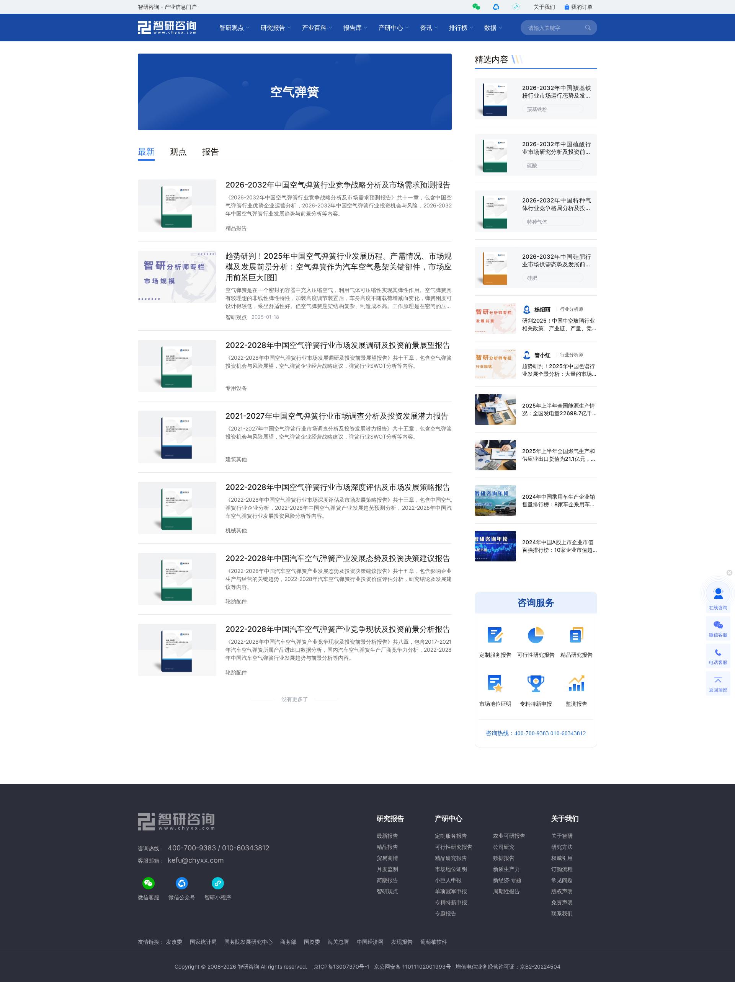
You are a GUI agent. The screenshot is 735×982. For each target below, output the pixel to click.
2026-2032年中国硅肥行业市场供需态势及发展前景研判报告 (556, 264)
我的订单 (582, 6)
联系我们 (562, 913)
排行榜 (458, 27)
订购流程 (562, 869)
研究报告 (273, 27)
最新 (146, 152)
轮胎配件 (236, 601)
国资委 (312, 941)
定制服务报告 (451, 835)
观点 (178, 152)
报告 (210, 152)
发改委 (174, 941)
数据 (490, 27)
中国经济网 (370, 941)
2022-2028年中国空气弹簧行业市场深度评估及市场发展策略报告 (337, 487)
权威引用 (562, 858)
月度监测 (387, 869)
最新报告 (387, 835)
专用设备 (236, 388)
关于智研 (562, 835)
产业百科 (314, 27)
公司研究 (503, 846)
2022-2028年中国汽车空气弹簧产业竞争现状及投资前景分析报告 (337, 629)
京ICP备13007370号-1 (341, 966)
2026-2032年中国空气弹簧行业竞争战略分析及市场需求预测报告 (338, 184)
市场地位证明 (451, 869)
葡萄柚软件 (433, 941)
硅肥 (532, 278)
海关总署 (338, 941)
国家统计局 (203, 941)
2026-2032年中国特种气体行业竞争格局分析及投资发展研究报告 (556, 208)
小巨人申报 (448, 880)
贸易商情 (387, 858)
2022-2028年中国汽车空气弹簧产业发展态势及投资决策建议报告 (337, 558)
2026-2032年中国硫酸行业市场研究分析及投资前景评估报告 (556, 151)
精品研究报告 (451, 858)
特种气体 (537, 222)
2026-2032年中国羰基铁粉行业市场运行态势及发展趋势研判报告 (556, 95)
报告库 (352, 27)
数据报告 (503, 858)
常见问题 (562, 880)
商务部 (288, 941)
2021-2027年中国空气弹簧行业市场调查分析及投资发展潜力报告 (337, 416)
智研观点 (231, 27)
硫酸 (532, 165)
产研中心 (391, 27)
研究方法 (562, 846)
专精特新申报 (451, 902)
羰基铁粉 (537, 109)
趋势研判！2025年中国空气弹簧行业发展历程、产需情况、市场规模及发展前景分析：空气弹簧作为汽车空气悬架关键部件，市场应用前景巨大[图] (338, 266)
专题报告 (445, 913)
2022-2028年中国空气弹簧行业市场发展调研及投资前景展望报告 (337, 345)
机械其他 (236, 530)
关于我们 (544, 6)
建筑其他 (236, 459)
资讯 (426, 27)
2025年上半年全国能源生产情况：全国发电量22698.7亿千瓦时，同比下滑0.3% (558, 413)
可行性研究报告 (453, 846)
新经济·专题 (507, 880)
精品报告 (236, 228)
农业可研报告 (509, 835)
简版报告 (387, 880)
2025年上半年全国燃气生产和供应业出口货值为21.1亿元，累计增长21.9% (559, 459)
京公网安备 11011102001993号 (412, 966)
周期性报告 (506, 891)
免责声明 (562, 902)
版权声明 (562, 891)
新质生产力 (506, 869)
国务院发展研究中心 (248, 941)
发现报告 (402, 941)
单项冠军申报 (451, 891)
